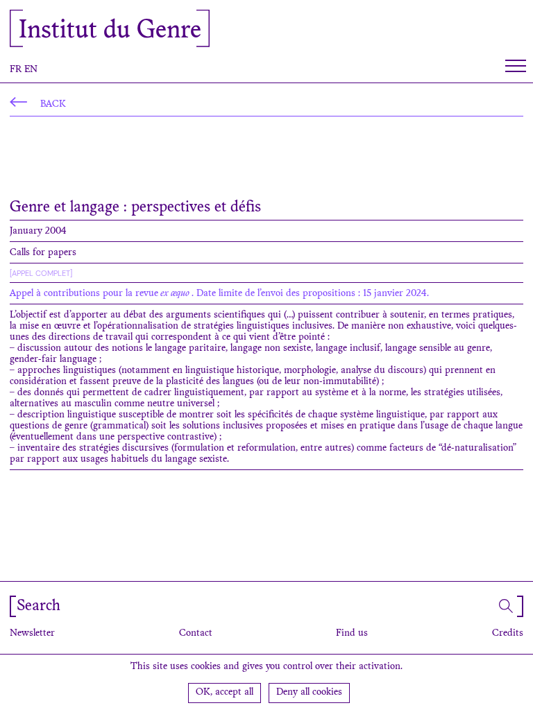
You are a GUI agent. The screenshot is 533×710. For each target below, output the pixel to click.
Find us (352, 634)
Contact (195, 634)
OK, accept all (224, 693)
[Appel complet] (41, 273)
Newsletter (32, 634)
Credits (507, 634)
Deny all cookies (309, 693)
